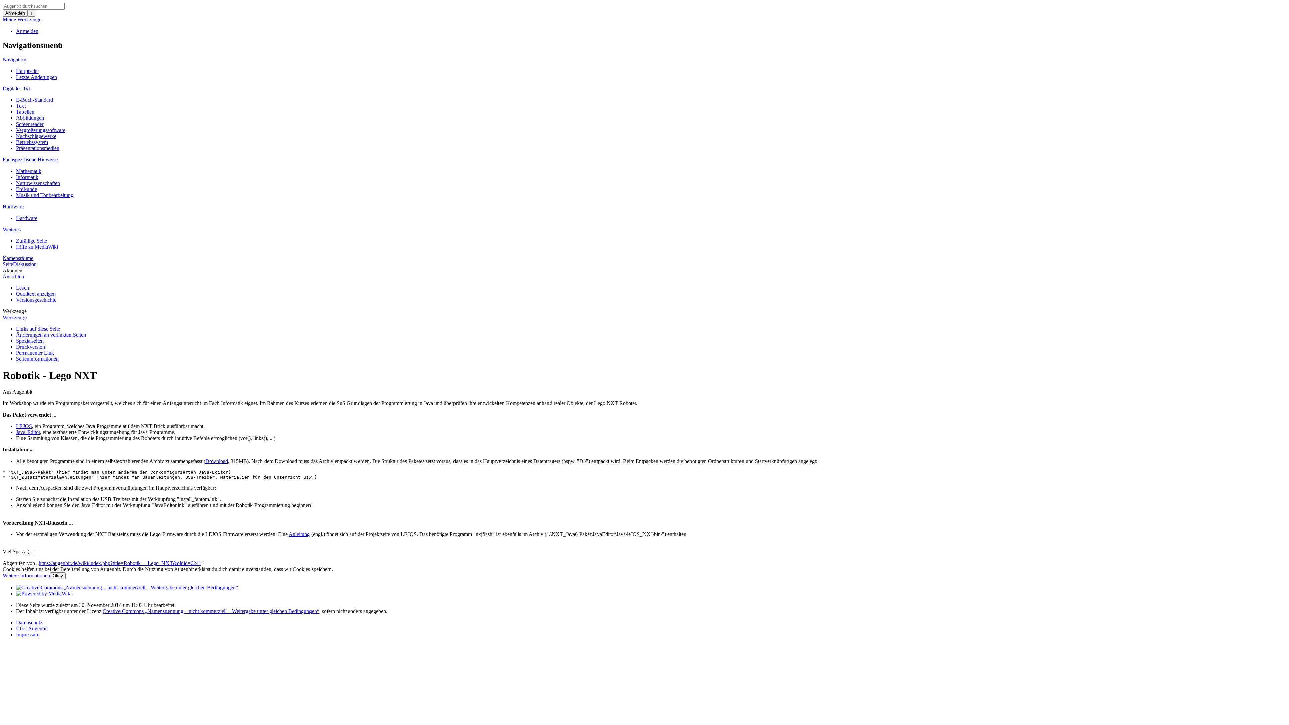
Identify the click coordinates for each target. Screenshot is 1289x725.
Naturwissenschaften (38, 183)
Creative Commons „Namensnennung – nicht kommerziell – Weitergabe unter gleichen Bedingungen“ (211, 611)
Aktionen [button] (12, 270)
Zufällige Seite (31, 241)
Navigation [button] (14, 59)
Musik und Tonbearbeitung (45, 195)
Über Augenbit (32, 628)
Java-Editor (28, 432)
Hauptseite (27, 71)
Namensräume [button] (18, 258)
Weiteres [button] (12, 229)
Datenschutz (29, 622)
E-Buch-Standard (34, 100)
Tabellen (25, 112)
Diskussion (25, 264)
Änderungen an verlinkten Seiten (51, 335)
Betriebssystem (32, 142)
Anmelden (15, 13)
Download (216, 461)
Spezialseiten (30, 341)
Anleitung (299, 534)
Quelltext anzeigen (36, 294)
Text (21, 106)
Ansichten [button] (13, 276)
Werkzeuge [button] (15, 311)
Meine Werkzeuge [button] (22, 19)
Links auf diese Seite (38, 329)
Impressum (27, 634)
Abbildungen (30, 118)
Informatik (27, 177)
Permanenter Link (35, 353)
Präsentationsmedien (37, 148)
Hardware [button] (13, 206)
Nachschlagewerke (36, 136)
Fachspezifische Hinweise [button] (30, 159)
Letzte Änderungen (36, 77)
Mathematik (28, 171)
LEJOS (24, 426)
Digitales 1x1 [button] (17, 88)
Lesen (22, 288)
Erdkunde (26, 189)
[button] (26, 575)
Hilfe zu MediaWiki (37, 247)
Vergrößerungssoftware (40, 130)
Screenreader (30, 124)
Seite (8, 264)
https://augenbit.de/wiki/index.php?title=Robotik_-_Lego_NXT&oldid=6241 (120, 563)
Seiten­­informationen (37, 359)
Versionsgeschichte (36, 300)
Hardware (26, 218)
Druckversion (30, 347)
